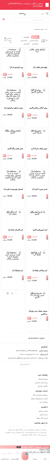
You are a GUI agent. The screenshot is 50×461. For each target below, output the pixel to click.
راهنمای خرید (43, 402)
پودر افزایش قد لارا (16, 67)
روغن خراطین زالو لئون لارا (13, 108)
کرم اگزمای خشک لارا (15, 230)
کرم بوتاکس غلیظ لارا (39, 270)
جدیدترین (24, 40)
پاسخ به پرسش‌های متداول (39, 398)
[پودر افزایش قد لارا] (13, 56)
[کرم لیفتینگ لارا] (13, 260)
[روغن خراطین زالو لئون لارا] (13, 97)
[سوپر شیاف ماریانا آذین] (37, 138)
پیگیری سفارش (43, 386)
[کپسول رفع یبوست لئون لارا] (13, 178)
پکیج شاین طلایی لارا (40, 67)
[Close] (0, 447)
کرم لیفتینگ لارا (17, 270)
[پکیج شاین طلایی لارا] (37, 56)
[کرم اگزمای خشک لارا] (13, 219)
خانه (46, 29)
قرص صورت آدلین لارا (39, 189)
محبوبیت (26, 37)
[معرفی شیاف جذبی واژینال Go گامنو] (37, 300)
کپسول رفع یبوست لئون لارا (13, 189)
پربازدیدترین (34, 40)
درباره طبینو (44, 414)
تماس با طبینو (43, 411)
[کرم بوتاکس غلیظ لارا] (37, 260)
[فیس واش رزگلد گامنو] (13, 138)
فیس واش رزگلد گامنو (15, 148)
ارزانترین (35, 44)
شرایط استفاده (43, 379)
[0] (25, 458)
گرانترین (26, 44)
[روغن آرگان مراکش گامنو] (37, 97)
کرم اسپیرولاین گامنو (40, 230)
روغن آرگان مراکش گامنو (38, 108)
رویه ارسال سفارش (41, 382)
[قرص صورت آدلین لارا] (37, 178)
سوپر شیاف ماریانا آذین (39, 148)
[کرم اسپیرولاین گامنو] (37, 219)
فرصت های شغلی (42, 418)
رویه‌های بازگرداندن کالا (40, 395)
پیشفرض (35, 37)
